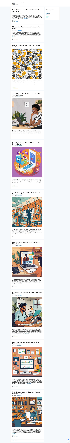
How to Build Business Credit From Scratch (26, 45)
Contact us (17, 4)
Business (14, 335)
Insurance (14, 20)
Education (48, 13)
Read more (26, 18)
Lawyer (47, 16)
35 (15, 440)
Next (18, 440)
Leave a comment (15, 21)
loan (47, 17)
